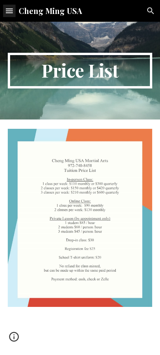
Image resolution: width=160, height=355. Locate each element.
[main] (80, 70)
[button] (9, 10)
